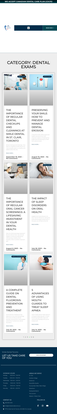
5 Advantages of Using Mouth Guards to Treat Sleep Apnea (40, 300)
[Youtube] (47, 406)
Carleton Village (33, 378)
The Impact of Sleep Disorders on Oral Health (39, 205)
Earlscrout (31, 380)
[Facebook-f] (38, 406)
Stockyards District (34, 391)
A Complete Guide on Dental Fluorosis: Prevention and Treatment (14, 300)
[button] (28, 28)
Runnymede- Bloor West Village (37, 385)
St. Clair (31, 375)
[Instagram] (43, 406)
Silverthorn (32, 388)
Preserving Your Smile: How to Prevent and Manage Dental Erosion (41, 120)
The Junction (32, 393)
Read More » (10, 153)
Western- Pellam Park (35, 396)
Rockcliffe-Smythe (34, 383)
